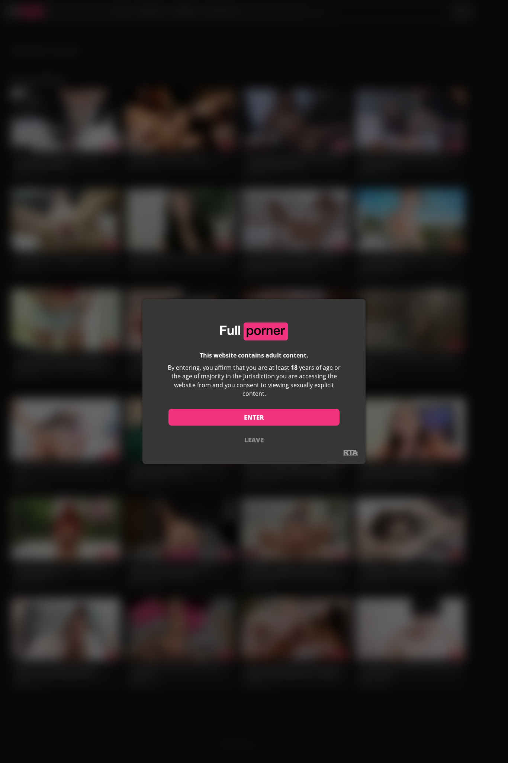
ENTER (254, 417)
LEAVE (254, 440)
